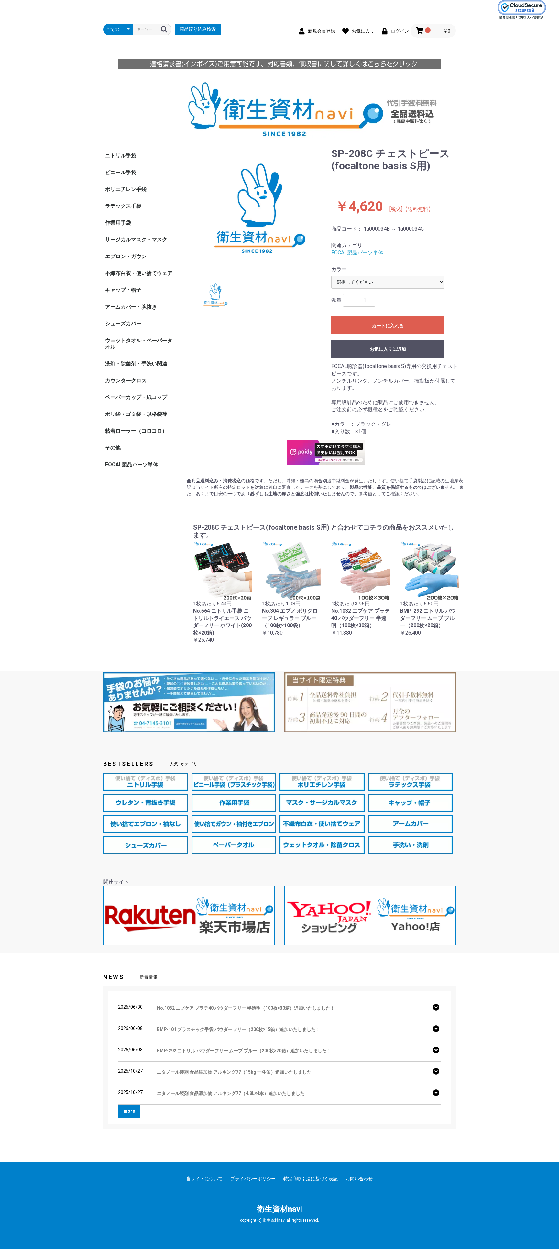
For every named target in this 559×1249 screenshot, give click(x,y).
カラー (339, 269)
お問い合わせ (359, 1178)
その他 (113, 448)
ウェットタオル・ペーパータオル (138, 343)
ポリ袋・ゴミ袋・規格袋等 (136, 414)
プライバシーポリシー (253, 1178)
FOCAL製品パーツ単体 (131, 464)
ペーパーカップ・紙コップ (136, 397)
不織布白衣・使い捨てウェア (138, 273)
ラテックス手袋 (123, 206)
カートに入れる (388, 325)
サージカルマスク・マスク (136, 239)
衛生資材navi (279, 1208)
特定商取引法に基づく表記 (310, 1178)
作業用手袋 (118, 223)
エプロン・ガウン (126, 256)
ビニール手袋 (120, 172)
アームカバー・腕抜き (131, 307)
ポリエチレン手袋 (126, 189)
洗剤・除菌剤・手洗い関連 (136, 364)
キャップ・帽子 (123, 290)
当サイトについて (204, 1178)
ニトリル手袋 (120, 155)
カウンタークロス (126, 380)
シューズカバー (123, 323)
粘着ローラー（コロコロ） (136, 431)
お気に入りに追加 (388, 349)
